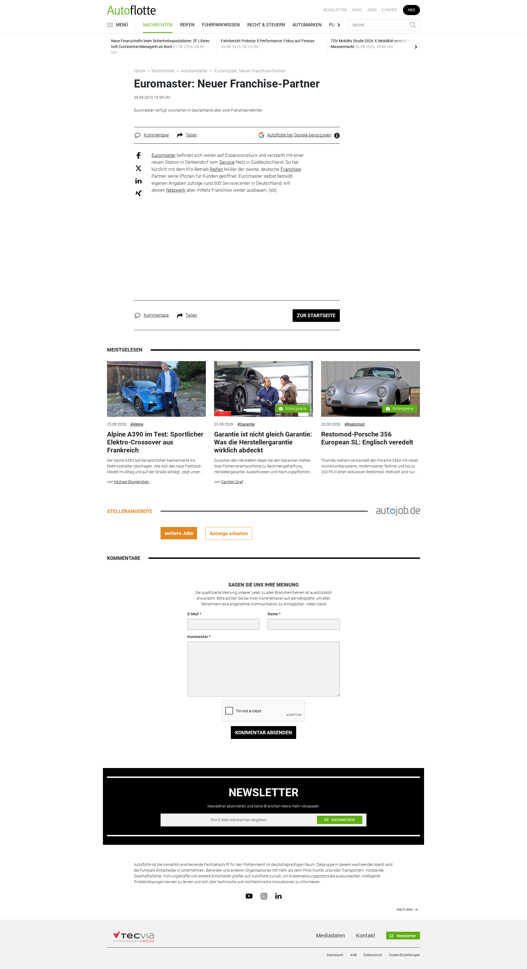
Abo (411, 10)
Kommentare (156, 135)
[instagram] (264, 896)
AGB (353, 955)
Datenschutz (372, 955)
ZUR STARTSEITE (316, 315)
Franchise (291, 169)
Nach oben (405, 909)
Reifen (187, 24)
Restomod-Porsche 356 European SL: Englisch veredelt (367, 438)
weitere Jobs (179, 533)
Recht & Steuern (266, 24)
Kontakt (365, 935)
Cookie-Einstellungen (404, 955)
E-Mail (193, 614)
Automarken (307, 24)
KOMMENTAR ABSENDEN (263, 732)
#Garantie (246, 424)
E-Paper (389, 10)
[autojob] (398, 511)
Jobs (372, 10)
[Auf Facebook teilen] (138, 155)
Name (273, 614)
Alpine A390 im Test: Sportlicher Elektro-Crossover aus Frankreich (155, 442)
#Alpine (136, 424)
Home (139, 70)
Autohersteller (194, 70)
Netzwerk (175, 190)
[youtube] (249, 896)
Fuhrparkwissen (221, 24)
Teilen (191, 135)
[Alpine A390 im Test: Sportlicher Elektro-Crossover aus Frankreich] (156, 389)
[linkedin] (278, 896)
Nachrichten (157, 24)
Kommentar (197, 636)
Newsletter (335, 10)
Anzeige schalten (229, 533)
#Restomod (354, 424)
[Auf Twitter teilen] (138, 168)
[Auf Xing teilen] (138, 193)
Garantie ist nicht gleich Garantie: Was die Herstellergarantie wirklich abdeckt (263, 442)
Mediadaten (330, 935)
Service (226, 162)
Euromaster (164, 155)
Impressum (335, 955)
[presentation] (416, 46)
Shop (357, 10)
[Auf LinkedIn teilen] (138, 180)
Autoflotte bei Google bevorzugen (299, 135)
